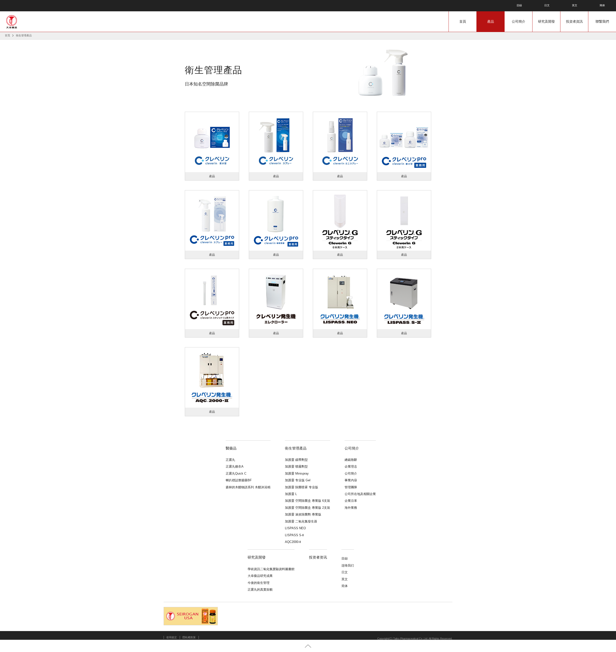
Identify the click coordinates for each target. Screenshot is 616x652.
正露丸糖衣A (235, 466)
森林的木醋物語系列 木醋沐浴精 (248, 487)
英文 (574, 5)
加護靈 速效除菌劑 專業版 (303, 514)
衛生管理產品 (296, 448)
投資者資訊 (574, 21)
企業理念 (351, 466)
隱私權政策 (189, 637)
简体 (344, 586)
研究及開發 (546, 21)
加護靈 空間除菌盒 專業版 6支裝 (307, 500)
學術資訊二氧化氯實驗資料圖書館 (271, 569)
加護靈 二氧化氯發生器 (301, 521)
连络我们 (347, 565)
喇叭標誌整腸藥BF (239, 480)
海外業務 (351, 507)
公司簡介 (518, 21)
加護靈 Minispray (297, 473)
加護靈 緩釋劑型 (296, 460)
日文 (547, 5)
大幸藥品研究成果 (260, 576)
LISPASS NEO (295, 528)
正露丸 (230, 460)
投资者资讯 (318, 557)
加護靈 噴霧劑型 (296, 466)
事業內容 (351, 480)
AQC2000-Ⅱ (293, 542)
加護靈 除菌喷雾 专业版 (301, 487)
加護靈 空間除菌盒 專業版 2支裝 (307, 507)
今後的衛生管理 (259, 583)
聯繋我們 (602, 21)
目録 (519, 5)
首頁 (462, 21)
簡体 (602, 5)
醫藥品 (231, 448)
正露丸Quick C (236, 473)
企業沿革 (351, 500)
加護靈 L (291, 494)
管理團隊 (351, 487)
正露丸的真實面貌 (260, 589)
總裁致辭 (351, 460)
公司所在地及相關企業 (360, 494)
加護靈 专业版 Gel (297, 480)
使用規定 (171, 637)
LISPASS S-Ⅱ (294, 535)
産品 (490, 21)
